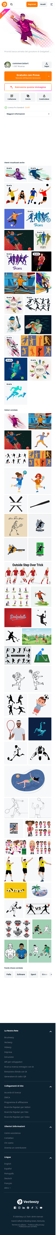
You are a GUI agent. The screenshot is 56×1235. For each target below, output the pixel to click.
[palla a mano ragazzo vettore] (27, 646)
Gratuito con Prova (28, 76)
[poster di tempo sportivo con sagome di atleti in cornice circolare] (30, 363)
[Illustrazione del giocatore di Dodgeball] (15, 172)
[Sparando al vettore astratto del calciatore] (14, 235)
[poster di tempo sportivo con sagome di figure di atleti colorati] (12, 298)
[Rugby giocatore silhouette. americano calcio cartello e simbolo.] (15, 1118)
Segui (46, 66)
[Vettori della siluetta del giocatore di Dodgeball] (17, 385)
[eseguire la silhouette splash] (15, 520)
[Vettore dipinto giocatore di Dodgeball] (15, 190)
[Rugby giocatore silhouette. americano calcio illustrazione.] (15, 1094)
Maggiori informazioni (16, 112)
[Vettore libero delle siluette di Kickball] (35, 603)
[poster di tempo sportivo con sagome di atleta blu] (17, 256)
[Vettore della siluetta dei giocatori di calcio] (17, 928)
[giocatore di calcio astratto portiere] (40, 427)
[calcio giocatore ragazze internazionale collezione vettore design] (17, 1215)
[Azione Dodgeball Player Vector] (19, 277)
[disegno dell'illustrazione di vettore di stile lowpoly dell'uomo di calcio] (15, 1070)
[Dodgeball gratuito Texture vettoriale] (17, 870)
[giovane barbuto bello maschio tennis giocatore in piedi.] (15, 1046)
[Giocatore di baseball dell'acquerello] (13, 405)
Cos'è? (27, 107)
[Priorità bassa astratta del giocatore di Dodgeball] (15, 549)
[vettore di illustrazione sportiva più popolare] (27, 211)
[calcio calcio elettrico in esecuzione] (15, 472)
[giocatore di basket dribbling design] (14, 320)
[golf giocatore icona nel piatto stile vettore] (13, 948)
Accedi (43, 4)
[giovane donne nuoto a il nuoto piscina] (27, 1146)
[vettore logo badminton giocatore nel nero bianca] (15, 732)
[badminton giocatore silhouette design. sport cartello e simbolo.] (13, 890)
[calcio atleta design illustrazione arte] (14, 850)
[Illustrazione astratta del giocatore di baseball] (12, 364)
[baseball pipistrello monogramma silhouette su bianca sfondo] (15, 669)
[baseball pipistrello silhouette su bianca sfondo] (15, 687)
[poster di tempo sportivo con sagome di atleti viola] (35, 298)
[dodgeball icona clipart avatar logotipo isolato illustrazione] (13, 604)
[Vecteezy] (4, 4)
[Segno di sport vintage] (19, 449)
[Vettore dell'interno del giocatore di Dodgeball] (19, 341)
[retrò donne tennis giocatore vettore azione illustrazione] (15, 708)
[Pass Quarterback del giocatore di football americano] (17, 425)
